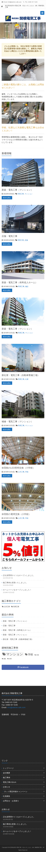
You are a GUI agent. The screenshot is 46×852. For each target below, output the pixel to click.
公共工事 (21, 472)
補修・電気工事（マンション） (17, 421)
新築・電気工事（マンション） (17, 189)
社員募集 (6, 796)
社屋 (26, 379)
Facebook (24, 667)
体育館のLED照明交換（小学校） (18, 467)
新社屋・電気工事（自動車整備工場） (21, 375)
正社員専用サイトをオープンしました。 (19, 575)
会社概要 (6, 773)
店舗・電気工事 (9, 236)
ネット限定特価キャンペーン (15, 791)
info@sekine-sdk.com (14, 2)
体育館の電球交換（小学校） (16, 514)
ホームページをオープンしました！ (17, 590)
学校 (26, 472)
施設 (26, 286)
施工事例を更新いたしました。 (15, 582)
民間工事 (21, 194)
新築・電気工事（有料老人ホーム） (19, 282)
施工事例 (6, 777)
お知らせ (6, 787)
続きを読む (7, 198)
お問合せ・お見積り (11, 801)
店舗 (26, 240)
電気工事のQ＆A (9, 782)
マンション (28, 194)
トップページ (8, 768)
